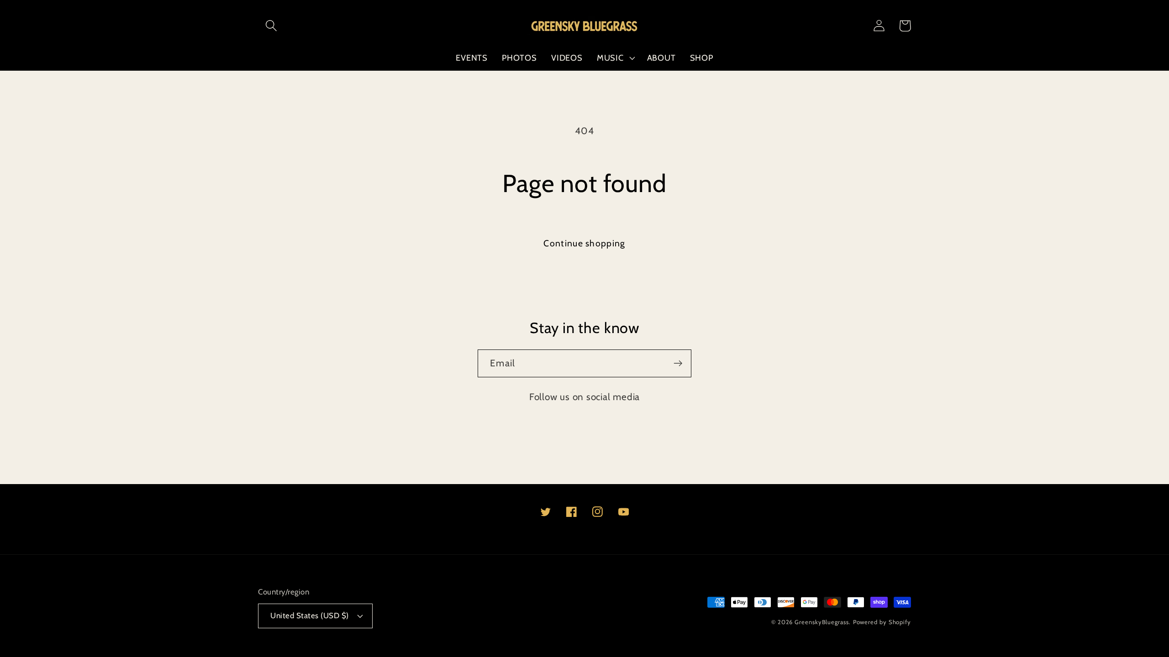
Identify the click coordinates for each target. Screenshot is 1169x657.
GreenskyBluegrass (821, 622)
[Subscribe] (678, 363)
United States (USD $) (309, 615)
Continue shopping (584, 243)
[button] (271, 26)
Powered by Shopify (882, 622)
